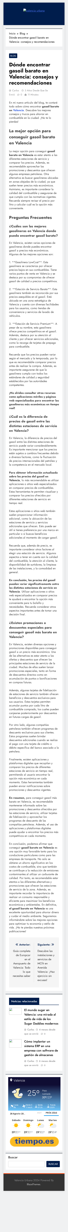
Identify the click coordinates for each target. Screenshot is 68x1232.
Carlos (15, 90)
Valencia (18, 110)
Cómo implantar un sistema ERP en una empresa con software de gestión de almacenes (41, 1048)
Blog (13, 55)
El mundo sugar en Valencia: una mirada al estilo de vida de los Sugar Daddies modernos (41, 1017)
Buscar (13, 1157)
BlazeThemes (33, 1184)
